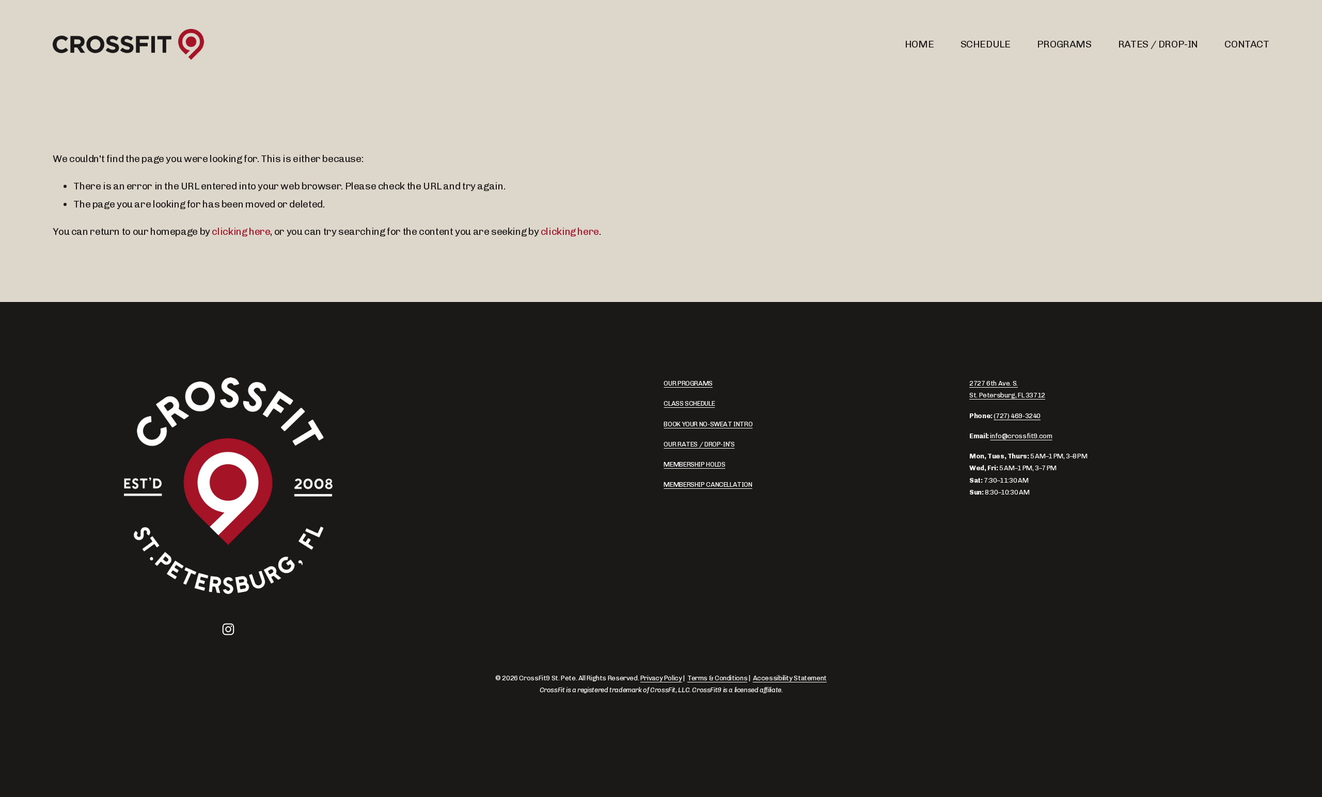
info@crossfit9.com (1021, 436)
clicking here (241, 231)
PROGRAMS (1064, 44)
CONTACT (1246, 44)
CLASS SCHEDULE (689, 403)
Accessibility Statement (790, 678)
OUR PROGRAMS (688, 383)
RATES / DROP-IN (1158, 44)
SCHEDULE (986, 44)
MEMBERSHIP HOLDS (694, 464)
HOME (919, 44)
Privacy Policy (661, 678)
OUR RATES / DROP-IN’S (699, 444)
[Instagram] (228, 629)
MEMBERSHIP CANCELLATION (708, 484)
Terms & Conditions (717, 678)
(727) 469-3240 (1017, 416)
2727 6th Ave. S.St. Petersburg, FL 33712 (1007, 389)
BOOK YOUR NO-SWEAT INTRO (708, 424)
